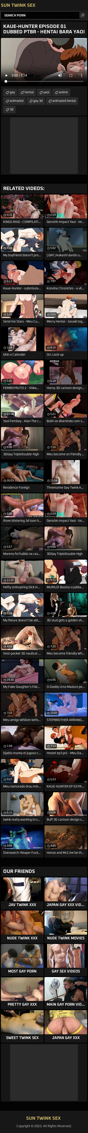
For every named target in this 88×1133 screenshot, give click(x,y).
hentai (29, 92)
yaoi (46, 92)
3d (11, 109)
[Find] (82, 15)
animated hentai (64, 101)
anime (63, 92)
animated (16, 101)
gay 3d (38, 101)
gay (12, 92)
